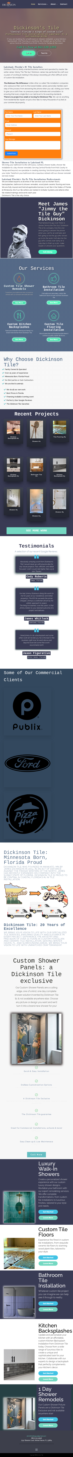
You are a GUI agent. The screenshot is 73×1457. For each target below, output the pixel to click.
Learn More (48, 1218)
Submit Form (11, 153)
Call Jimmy (47, 252)
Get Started (48, 1212)
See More (19, 303)
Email (7, 121)
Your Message (10, 139)
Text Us (44, 53)
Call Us (28, 53)
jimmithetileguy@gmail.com (36, 1436)
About (53, 4)
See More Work (36, 530)
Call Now (36, 1154)
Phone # (8, 130)
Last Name (37, 112)
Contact (63, 4)
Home (33, 4)
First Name (9, 112)
